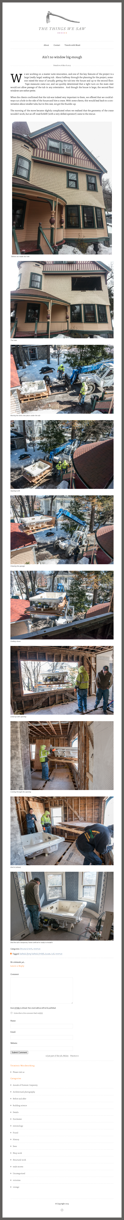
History (16, 1139)
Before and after (19, 1098)
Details (15, 1112)
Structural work (26, 948)
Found (15, 1132)
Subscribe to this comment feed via (28, 1013)
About (46, 45)
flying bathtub (32, 953)
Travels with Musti (72, 45)
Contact (57, 45)
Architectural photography (24, 1091)
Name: (13, 1020)
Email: (13, 1031)
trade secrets (18, 1166)
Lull (52, 953)
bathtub (23, 953)
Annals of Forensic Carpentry (25, 1085)
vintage (16, 1187)
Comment (14, 974)
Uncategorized (19, 1173)
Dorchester (17, 1119)
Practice (73, 1055)
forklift (41, 953)
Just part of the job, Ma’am (58, 1055)
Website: (13, 1043)
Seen (15, 1146)
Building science (20, 1105)
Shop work (17, 1153)
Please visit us (18, 1072)
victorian (36, 948)
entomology (18, 1125)
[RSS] (62, 1210)
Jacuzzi (47, 953)
